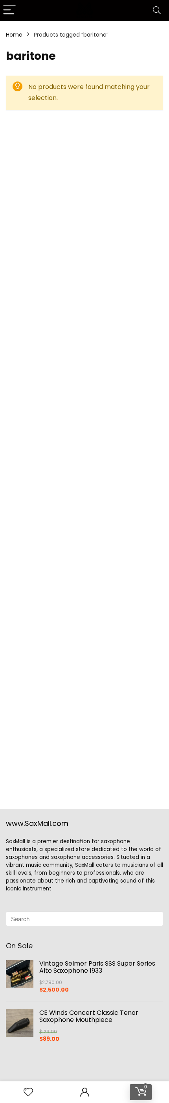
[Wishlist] (28, 1092)
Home (14, 35)
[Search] (156, 10)
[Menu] (9, 10)
